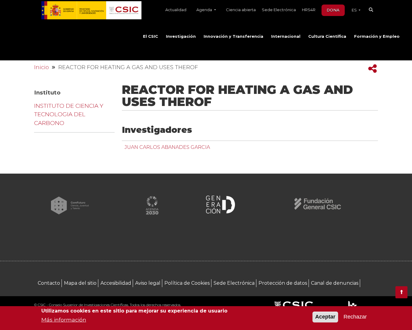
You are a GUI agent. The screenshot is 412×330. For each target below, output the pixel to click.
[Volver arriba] (401, 292)
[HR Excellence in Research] (352, 305)
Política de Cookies (187, 283)
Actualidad (175, 9)
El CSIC (150, 36)
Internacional (285, 36)
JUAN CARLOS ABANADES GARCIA (167, 147)
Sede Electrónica (279, 9)
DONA (333, 10)
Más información (63, 319)
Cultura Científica (327, 36)
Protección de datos (282, 283)
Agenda (204, 9)
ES (355, 10)
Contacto (49, 283)
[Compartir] (372, 69)
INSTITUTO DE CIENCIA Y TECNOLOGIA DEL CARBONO (68, 114)
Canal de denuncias (334, 283)
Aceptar (325, 317)
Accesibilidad (115, 283)
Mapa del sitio (80, 283)
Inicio (41, 67)
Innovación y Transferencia (233, 36)
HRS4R (308, 9)
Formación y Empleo (377, 36)
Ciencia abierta (241, 9)
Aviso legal (147, 283)
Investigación (181, 36)
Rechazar (355, 317)
